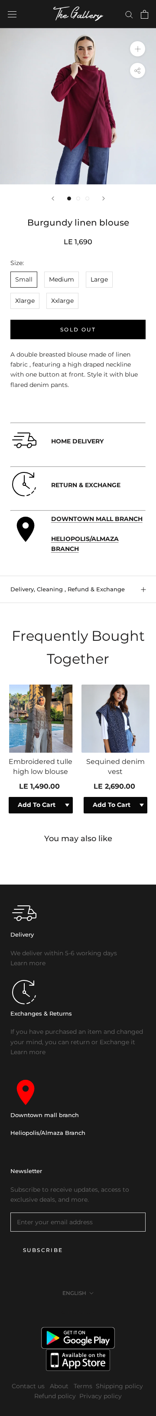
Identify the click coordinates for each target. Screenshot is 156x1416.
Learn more (28, 963)
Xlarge (25, 301)
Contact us (29, 1386)
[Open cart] (144, 14)
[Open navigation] (12, 14)
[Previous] (53, 198)
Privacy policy (100, 1396)
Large (99, 279)
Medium (61, 279)
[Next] (103, 198)
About (60, 1386)
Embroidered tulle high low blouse (40, 766)
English (74, 1293)
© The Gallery (78, 1312)
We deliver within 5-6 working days (63, 953)
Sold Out (78, 329)
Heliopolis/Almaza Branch (47, 1132)
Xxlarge (62, 301)
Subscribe (43, 1250)
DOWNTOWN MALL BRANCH (97, 519)
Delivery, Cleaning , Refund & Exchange (67, 589)
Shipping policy (119, 1386)
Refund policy (55, 1396)
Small (23, 279)
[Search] (129, 14)
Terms (83, 1386)
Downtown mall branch (44, 1114)
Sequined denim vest (115, 766)
